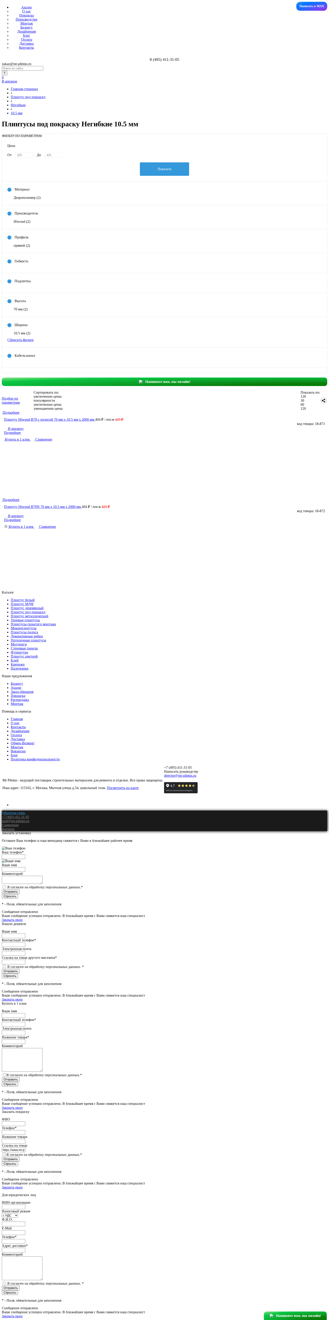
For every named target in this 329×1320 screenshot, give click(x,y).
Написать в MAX (311, 6)
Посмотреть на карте (123, 788)
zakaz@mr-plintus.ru (16, 64)
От (9, 155)
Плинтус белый (23, 600)
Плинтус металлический (29, 616)
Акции (26, 7)
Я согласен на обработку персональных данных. (45, 887)
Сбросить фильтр (20, 340)
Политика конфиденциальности (35, 759)
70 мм (21, 309)
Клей (15, 660)
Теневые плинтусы (25, 620)
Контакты (26, 47)
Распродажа (20, 700)
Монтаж (26, 23)
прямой (22, 245)
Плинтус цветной (24, 656)
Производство (26, 19)
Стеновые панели (24, 648)
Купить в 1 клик (17, 439)
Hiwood (22, 221)
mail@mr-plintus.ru (15, 821)
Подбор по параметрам (11, 400)
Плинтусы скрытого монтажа (33, 624)
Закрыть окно (12, 920)
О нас (26, 11)
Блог (26, 35)
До (39, 155)
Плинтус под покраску (28, 612)
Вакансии (18, 751)
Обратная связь (13, 813)
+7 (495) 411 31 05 (15, 817)
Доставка (26, 43)
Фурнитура (19, 652)
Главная (17, 719)
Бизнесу (26, 27)
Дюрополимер (27, 197)
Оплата (26, 39)
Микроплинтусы (23, 628)
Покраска (26, 15)
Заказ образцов (22, 692)
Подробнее (12, 433)
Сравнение (43, 439)
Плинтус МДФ (22, 604)
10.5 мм (22, 333)
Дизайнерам (26, 31)
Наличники (19, 668)
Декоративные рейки (27, 636)
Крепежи (18, 664)
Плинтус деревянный (27, 608)
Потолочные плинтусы (28, 640)
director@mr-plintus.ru (180, 775)
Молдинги (19, 644)
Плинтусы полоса (24, 632)
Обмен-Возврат (22, 743)
